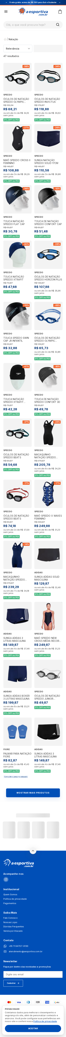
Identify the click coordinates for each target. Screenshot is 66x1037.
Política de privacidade (15, 899)
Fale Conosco (10, 918)
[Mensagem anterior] (6, 2)
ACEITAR (33, 1028)
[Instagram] (5, 880)
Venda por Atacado (13, 931)
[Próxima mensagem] (59, 2)
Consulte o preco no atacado (15, 777)
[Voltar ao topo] (33, 850)
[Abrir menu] (5, 11)
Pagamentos (9, 903)
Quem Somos (10, 894)
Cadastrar (11, 983)
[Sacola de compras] (60, 11)
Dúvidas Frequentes (13, 926)
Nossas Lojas (10, 922)
